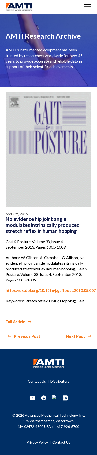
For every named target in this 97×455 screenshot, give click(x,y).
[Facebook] (43, 398)
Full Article (16, 321)
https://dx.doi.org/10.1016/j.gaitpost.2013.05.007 (51, 290)
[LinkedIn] (65, 398)
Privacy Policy (37, 442)
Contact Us (37, 381)
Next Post (76, 336)
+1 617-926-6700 (65, 426)
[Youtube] (32, 398)
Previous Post (26, 336)
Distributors (59, 381)
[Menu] (87, 7)
